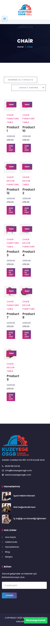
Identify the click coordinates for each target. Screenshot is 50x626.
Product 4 (28, 253)
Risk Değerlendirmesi (24, 507)
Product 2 (28, 191)
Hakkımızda (11, 542)
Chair (10, 115)
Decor (11, 181)
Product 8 (28, 316)
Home (20, 46)
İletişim (9, 556)
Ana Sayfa (10, 537)
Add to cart (11, 147)
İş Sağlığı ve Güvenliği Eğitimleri (29, 518)
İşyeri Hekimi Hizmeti (24, 495)
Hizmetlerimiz (12, 546)
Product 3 (13, 253)
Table (10, 122)
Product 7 (13, 316)
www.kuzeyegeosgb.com (18, 474)
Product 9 (13, 378)
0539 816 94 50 (12, 466)
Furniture (13, 118)
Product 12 (13, 191)
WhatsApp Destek (36, 620)
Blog (7, 551)
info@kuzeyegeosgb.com (18, 470)
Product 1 (13, 129)
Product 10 (28, 129)
